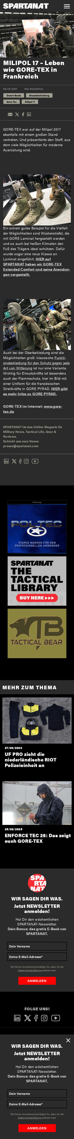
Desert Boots (14, 95)
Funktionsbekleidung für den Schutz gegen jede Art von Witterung (36, 362)
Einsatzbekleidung (39, 95)
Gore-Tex (12, 102)
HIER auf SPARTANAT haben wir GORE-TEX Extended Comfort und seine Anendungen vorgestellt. (36, 266)
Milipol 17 (30, 102)
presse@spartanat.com (20, 446)
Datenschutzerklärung (29, 1117)
